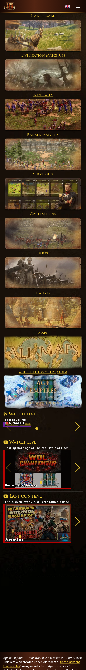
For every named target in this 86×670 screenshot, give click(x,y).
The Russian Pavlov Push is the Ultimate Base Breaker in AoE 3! (38, 502)
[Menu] (78, 6)
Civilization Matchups (43, 55)
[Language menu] (67, 6)
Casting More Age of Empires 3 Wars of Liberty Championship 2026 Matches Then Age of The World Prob (38, 448)
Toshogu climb (15, 419)
